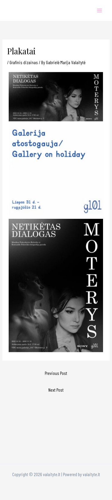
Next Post (56, 390)
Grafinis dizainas (24, 62)
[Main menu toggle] (99, 10)
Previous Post (56, 373)
